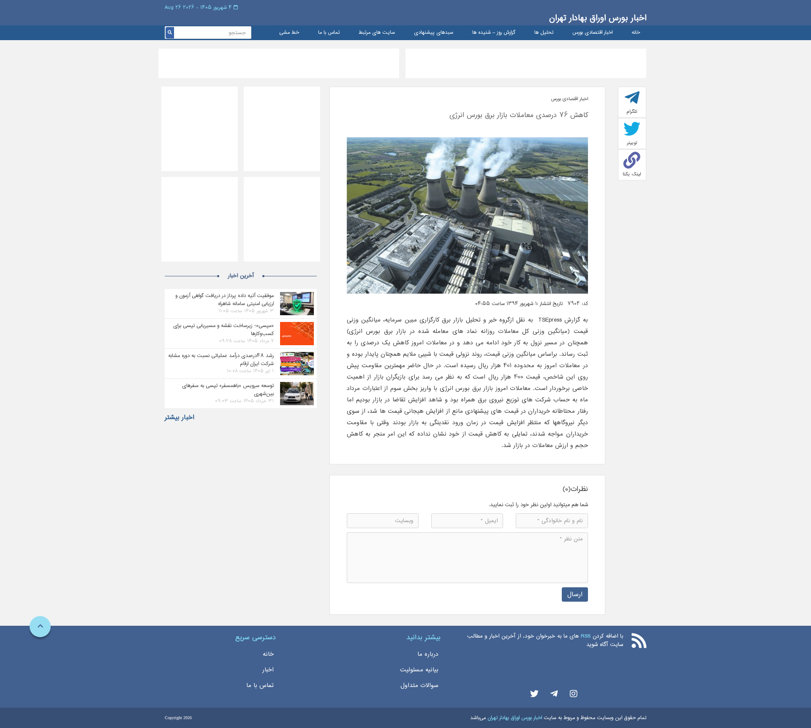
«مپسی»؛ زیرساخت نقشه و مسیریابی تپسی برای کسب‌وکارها (223, 329)
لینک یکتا (632, 174)
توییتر (632, 143)
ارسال (574, 594)
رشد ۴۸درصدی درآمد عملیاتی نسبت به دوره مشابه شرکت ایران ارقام (221, 359)
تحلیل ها (543, 33)
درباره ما (427, 654)
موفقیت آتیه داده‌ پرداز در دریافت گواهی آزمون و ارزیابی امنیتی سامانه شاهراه (224, 299)
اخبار (268, 669)
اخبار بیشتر (179, 417)
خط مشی (289, 33)
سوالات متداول (419, 685)
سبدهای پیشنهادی (433, 33)
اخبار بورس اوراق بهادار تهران (597, 18)
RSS (586, 636)
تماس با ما (329, 33)
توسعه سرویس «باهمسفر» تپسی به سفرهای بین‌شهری (228, 389)
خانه (635, 33)
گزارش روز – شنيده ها (493, 33)
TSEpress (549, 319)
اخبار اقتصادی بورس (592, 33)
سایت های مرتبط (377, 33)
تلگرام (631, 111)
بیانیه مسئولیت (419, 669)
